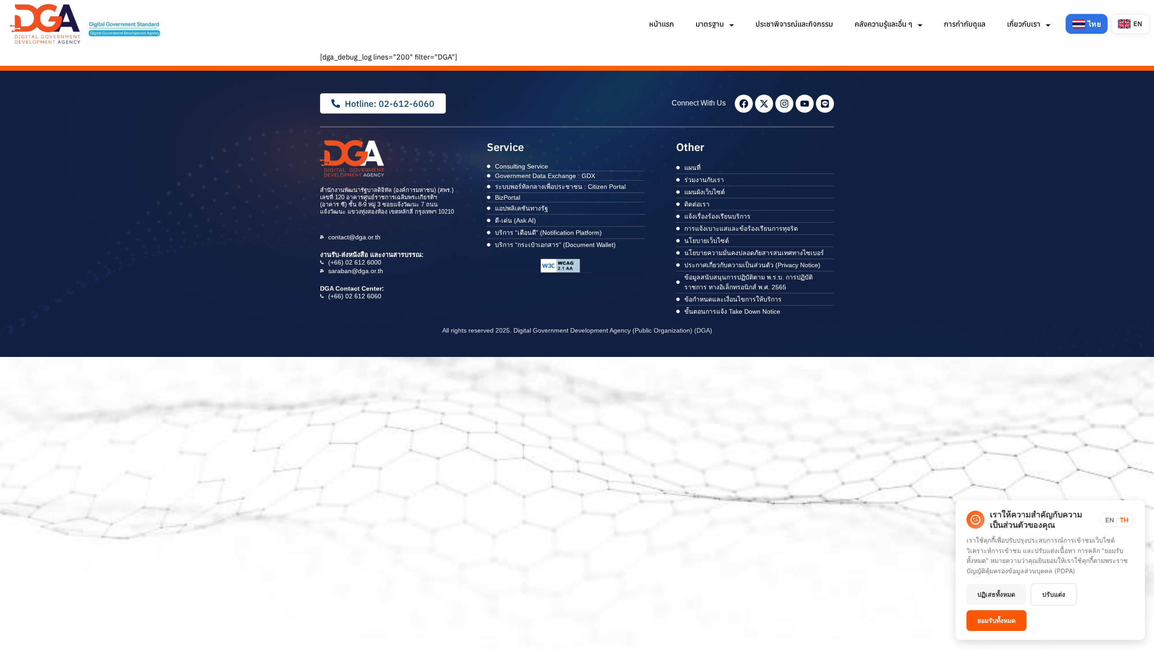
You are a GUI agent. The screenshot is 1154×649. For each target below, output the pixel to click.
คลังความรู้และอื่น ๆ (884, 23)
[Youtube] (805, 104)
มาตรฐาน (711, 23)
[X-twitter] (764, 104)
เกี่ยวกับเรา (1024, 23)
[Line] (825, 104)
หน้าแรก (661, 23)
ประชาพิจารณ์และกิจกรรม (794, 23)
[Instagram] (784, 104)
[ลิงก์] (86, 24)
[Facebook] (744, 104)
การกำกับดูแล (964, 23)
